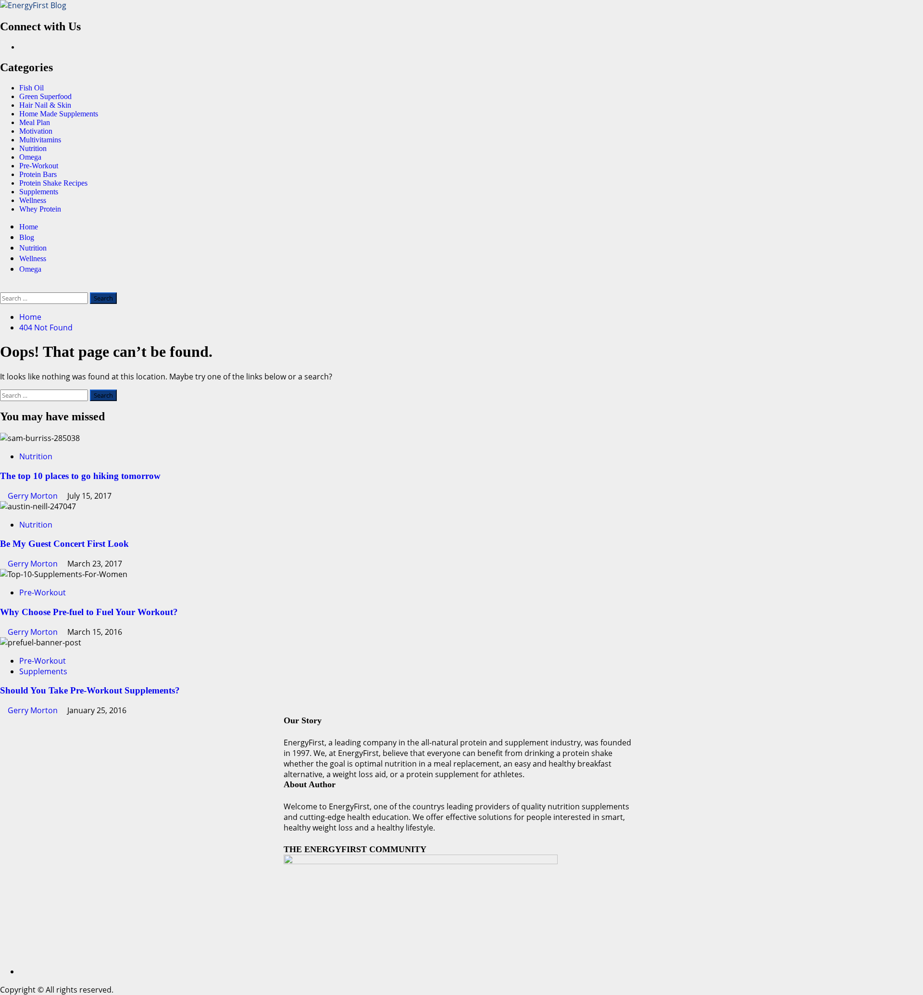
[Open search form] (3, 287)
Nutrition (33, 148)
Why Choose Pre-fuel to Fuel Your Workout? (89, 612)
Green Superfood (45, 96)
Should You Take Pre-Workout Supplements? (90, 690)
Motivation (35, 131)
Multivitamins (40, 140)
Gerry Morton (34, 496)
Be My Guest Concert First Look (64, 544)
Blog (26, 237)
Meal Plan (34, 122)
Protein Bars (38, 174)
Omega (30, 157)
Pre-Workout (38, 166)
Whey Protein (40, 209)
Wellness (32, 200)
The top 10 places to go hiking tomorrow (80, 476)
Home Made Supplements (58, 114)
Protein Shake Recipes (53, 183)
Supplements (38, 192)
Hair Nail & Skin (45, 105)
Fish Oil (31, 88)
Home (28, 227)
